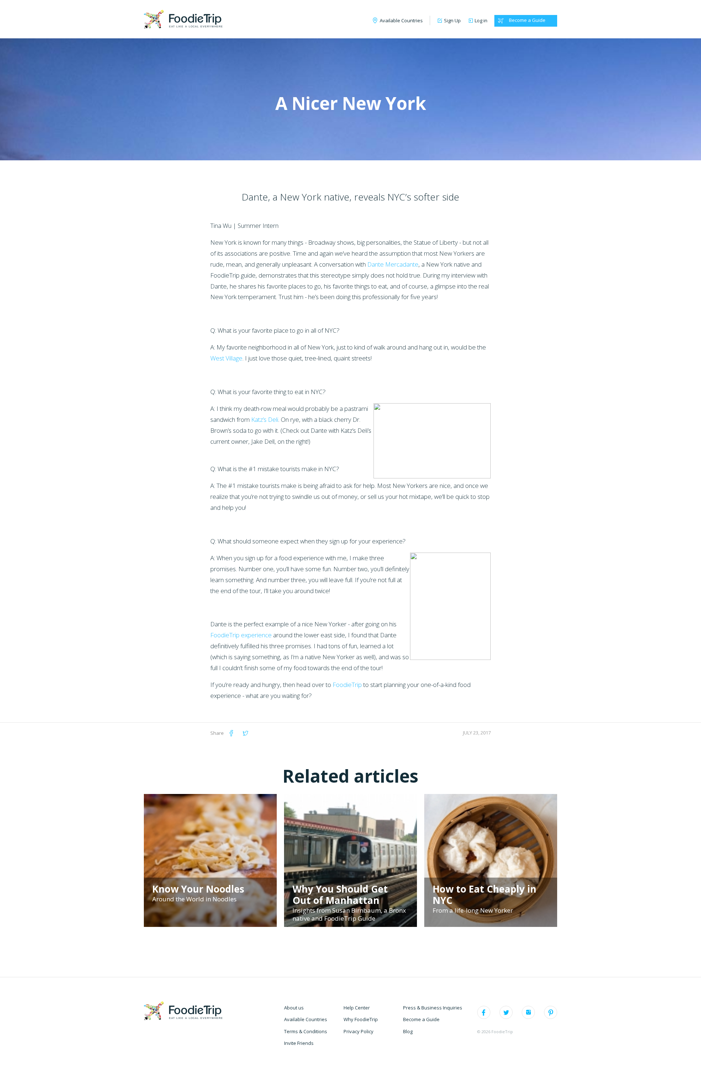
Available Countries (305, 1019)
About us (294, 1007)
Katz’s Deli (264, 419)
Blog (408, 1031)
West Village (226, 358)
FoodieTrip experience (241, 635)
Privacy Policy (359, 1031)
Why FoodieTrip (361, 1019)
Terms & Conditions (305, 1031)
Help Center (357, 1007)
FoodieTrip (347, 684)
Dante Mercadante (392, 264)
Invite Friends (299, 1043)
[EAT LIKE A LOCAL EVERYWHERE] (182, 19)
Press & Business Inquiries (432, 1007)
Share (217, 733)
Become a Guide (527, 20)
